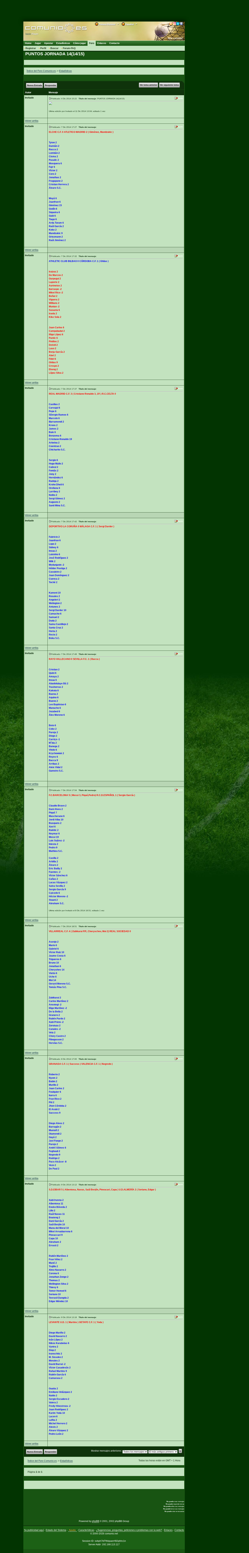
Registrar (30, 48)
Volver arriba (31, 120)
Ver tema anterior (148, 85)
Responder (50, 85)
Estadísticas (63, 43)
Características (86, 1530)
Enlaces (101, 43)
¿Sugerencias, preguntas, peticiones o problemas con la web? (129, 1530)
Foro (91, 43)
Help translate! (175, 38)
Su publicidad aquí (34, 1530)
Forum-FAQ (69, 48)
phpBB (95, 1521)
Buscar (54, 48)
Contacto (114, 43)
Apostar (48, 43)
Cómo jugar (79, 43)
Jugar (38, 43)
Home (28, 43)
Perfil (43, 48)
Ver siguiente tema (169, 85)
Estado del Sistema (56, 1530)
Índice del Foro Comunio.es (41, 71)
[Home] (50, 28)
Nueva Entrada (34, 85)
